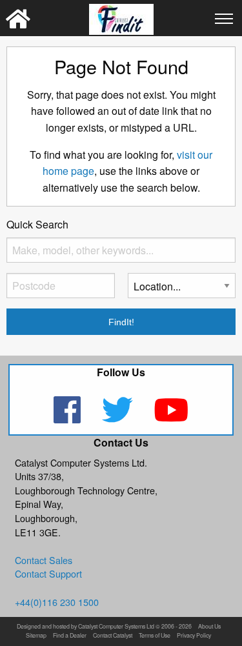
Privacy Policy (194, 636)
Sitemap (36, 636)
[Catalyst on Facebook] (68, 418)
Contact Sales (43, 560)
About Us (209, 627)
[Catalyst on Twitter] (118, 418)
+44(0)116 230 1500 (57, 602)
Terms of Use (154, 636)
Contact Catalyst (112, 636)
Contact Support (48, 573)
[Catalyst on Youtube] (171, 418)
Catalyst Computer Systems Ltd (116, 627)
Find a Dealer (69, 636)
